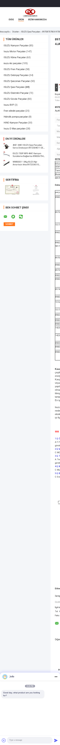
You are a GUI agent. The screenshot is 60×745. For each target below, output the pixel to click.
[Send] (56, 740)
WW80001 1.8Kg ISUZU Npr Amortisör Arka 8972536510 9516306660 (26, 164)
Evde (11, 19)
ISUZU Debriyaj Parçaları (16, 75)
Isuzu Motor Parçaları (15, 51)
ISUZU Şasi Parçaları (30, 32)
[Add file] (4, 740)
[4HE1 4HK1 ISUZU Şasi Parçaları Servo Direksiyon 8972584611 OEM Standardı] (6, 146)
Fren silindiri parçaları (14, 110)
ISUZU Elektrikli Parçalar (16, 93)
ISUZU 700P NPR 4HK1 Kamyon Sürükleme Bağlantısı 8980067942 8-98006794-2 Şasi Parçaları (29, 156)
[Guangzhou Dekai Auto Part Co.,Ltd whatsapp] (15, 216)
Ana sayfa (4, 32)
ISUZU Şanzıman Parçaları (17, 81)
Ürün (21, 19)
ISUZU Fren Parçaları (14, 69)
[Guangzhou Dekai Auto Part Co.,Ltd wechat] (22, 216)
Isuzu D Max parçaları (14, 128)
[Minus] (56, 676)
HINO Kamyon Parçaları (16, 122)
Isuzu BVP (9, 104)
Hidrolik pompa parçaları (16, 116)
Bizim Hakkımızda (37, 19)
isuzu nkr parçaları (13, 63)
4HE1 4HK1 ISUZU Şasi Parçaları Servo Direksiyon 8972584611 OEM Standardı (29, 148)
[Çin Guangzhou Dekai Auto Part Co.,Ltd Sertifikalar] (12, 190)
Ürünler (15, 32)
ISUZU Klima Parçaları (15, 57)
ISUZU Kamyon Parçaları (16, 45)
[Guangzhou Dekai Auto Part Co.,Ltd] (30, 13)
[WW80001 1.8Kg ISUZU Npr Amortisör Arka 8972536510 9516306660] (6, 163)
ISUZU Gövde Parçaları (15, 99)
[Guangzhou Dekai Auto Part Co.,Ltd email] (7, 216)
